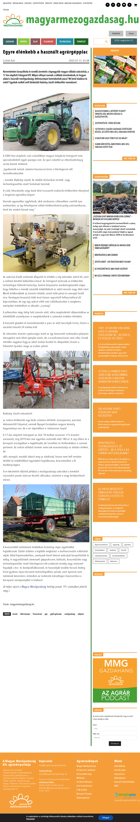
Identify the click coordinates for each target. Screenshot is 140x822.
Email (95, 725)
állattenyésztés (100, 561)
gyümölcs (127, 544)
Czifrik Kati (9, 60)
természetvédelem (118, 555)
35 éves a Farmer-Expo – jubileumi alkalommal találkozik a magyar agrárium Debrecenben (113, 376)
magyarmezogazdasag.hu (82, 19)
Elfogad (105, 817)
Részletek (30, 819)
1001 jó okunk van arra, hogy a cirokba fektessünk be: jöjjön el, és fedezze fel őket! (114, 333)
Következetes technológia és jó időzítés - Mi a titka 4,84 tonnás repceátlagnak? (113, 448)
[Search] (106, 41)
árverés (15, 614)
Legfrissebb (99, 106)
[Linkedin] (118, 5)
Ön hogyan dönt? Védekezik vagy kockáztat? (109, 412)
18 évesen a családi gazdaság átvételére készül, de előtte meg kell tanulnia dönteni (115, 130)
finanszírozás (37, 614)
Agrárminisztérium (101, 544)
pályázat (81, 614)
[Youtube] (124, 5)
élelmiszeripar (25, 614)
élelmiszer (113, 561)
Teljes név (96, 733)
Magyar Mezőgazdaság (34, 587)
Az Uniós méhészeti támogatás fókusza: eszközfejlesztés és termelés (111, 494)
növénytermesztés (101, 555)
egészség (116, 544)
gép (46, 614)
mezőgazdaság (69, 614)
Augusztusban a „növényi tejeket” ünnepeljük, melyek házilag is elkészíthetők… (110, 114)
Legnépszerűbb (101, 177)
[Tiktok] (129, 5)
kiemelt (123, 550)
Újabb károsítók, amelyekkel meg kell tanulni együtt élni (112, 145)
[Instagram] (113, 5)
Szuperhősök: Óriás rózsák (107, 123)
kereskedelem (100, 550)
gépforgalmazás (56, 614)
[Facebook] (108, 5)
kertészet (113, 550)
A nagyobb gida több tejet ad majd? (111, 138)
